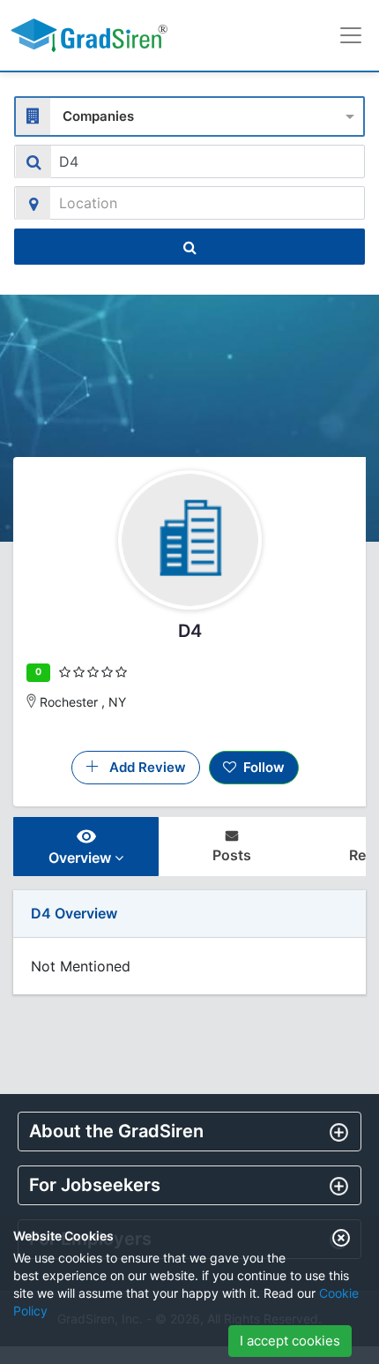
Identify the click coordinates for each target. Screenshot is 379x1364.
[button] (189, 1131)
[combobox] (189, 114)
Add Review (142, 767)
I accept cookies (290, 1340)
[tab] (189, 1131)
